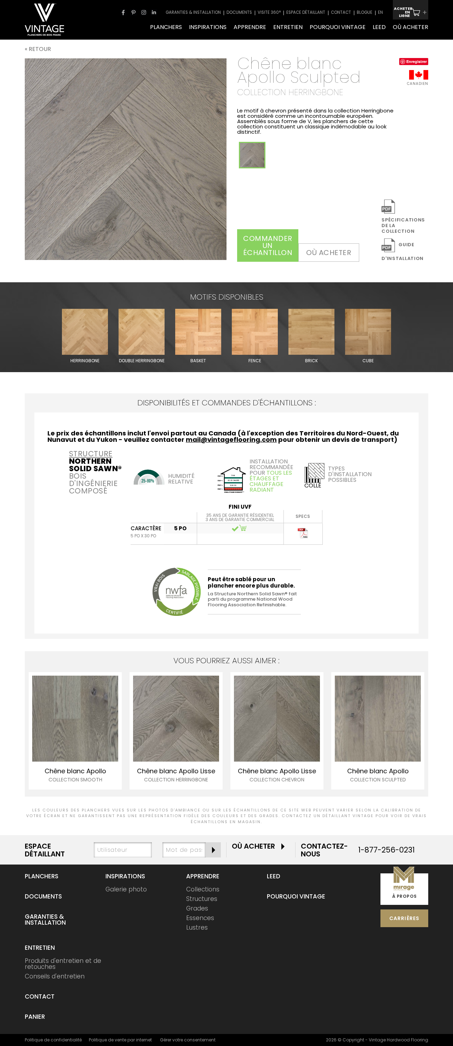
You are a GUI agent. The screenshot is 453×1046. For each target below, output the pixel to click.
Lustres (197, 927)
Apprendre (202, 876)
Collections (202, 889)
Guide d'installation (403, 251)
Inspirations (125, 876)
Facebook (123, 12)
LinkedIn (154, 12)
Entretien (40, 947)
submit (213, 849)
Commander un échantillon (268, 245)
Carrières (404, 918)
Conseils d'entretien (55, 976)
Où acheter (328, 253)
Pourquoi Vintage (296, 896)
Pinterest (133, 12)
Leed (273, 876)
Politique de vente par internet (120, 1040)
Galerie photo (126, 889)
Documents (43, 896)
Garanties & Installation (45, 919)
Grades (197, 908)
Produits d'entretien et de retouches (63, 964)
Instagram (144, 12)
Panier (35, 1016)
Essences (200, 918)
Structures (201, 899)
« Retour (38, 49)
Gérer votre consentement (188, 1040)
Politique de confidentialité (53, 1040)
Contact (40, 996)
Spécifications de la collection (403, 225)
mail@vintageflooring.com (231, 439)
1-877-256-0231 (386, 850)
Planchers (41, 876)
